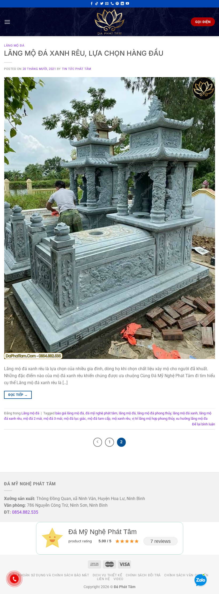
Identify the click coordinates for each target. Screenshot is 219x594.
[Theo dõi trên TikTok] (96, 4)
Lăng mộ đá (14, 45)
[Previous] (97, 442)
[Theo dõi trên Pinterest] (117, 4)
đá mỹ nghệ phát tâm (101, 413)
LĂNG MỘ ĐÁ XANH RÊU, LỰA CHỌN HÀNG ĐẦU (83, 53)
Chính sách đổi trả (143, 575)
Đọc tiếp (18, 395)
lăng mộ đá (127, 413)
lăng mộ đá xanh (185, 413)
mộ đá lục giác (75, 419)
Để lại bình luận (203, 424)
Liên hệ (103, 579)
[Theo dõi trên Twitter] (101, 4)
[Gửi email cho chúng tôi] (106, 4)
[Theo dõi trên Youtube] (127, 4)
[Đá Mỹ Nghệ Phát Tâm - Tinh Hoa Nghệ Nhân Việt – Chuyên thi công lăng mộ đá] (109, 21)
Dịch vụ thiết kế (107, 575)
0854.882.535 (25, 512)
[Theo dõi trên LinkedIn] (122, 4)
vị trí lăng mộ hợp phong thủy (153, 419)
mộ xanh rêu (121, 419)
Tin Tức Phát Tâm (76, 69)
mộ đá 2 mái (32, 419)
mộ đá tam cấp (99, 419)
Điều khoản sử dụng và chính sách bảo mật (49, 575)
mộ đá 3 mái (53, 419)
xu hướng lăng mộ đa (192, 419)
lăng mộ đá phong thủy (154, 413)
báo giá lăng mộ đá (69, 413)
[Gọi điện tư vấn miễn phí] (112, 4)
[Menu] (7, 21)
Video (118, 579)
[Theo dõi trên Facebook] (91, 4)
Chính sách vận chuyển (186, 575)
